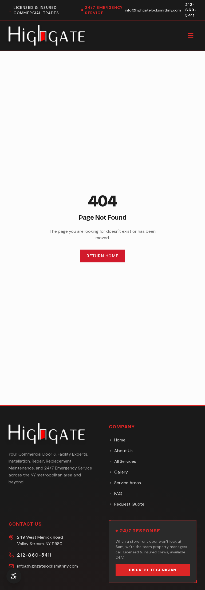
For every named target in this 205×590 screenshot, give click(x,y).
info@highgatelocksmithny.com (153, 10)
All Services (125, 461)
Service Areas (127, 483)
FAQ (118, 493)
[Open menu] (190, 35)
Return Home (102, 255)
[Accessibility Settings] (13, 576)
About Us (123, 450)
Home (119, 440)
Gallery (121, 472)
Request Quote (129, 504)
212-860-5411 (190, 10)
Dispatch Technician (152, 570)
